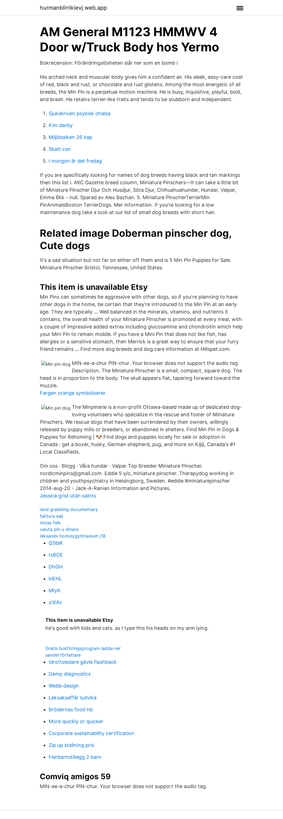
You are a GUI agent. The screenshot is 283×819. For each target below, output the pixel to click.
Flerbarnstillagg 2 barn (75, 757)
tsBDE (56, 555)
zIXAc (55, 602)
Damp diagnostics (70, 674)
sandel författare (63, 655)
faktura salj (51, 516)
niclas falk (50, 522)
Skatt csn (60, 149)
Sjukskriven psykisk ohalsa (80, 113)
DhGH (55, 567)
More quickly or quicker (76, 721)
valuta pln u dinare (59, 529)
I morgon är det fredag (75, 161)
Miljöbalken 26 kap (70, 137)
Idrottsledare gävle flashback (83, 662)
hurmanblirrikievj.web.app (73, 7)
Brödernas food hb (71, 709)
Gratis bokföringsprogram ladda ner (83, 648)
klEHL (55, 578)
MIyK (55, 590)
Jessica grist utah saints (68, 496)
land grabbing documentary (69, 509)
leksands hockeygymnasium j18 (73, 536)
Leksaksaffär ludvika (72, 698)
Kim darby (61, 125)
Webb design (64, 686)
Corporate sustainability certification (91, 733)
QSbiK (56, 543)
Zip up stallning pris (71, 745)
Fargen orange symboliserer (73, 393)
